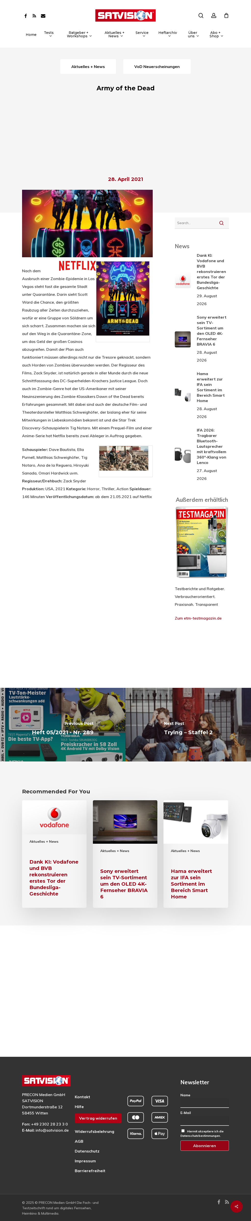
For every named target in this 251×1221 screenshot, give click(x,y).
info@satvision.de (52, 1130)
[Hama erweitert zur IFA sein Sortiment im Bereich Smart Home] (195, 854)
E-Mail (185, 1113)
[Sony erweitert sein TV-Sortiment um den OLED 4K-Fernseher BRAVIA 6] (125, 854)
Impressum (85, 1160)
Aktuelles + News (43, 841)
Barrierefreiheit (90, 1170)
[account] (214, 15)
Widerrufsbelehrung (94, 1131)
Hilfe (79, 1106)
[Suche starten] (221, 223)
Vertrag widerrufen (98, 1118)
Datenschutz (87, 1151)
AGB (79, 1141)
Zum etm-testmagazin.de (198, 618)
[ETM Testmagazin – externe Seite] (202, 580)
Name (185, 1095)
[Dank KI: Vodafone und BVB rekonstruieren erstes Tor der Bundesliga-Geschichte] (54, 854)
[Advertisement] (125, 135)
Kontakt (82, 1096)
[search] (201, 15)
